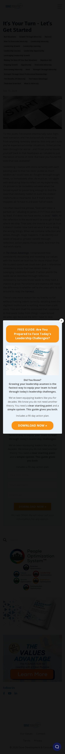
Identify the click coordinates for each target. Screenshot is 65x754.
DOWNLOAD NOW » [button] (32, 425)
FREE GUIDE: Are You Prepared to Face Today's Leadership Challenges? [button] (32, 333)
